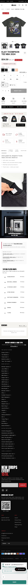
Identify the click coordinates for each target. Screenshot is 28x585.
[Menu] (2, 5)
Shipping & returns (5, 537)
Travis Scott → (5, 357)
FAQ (2, 540)
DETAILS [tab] (4, 150)
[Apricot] (16, 70)
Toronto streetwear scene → (8, 458)
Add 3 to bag (20, 124)
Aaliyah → (4, 410)
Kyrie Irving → (5, 406)
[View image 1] (4, 46)
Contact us (3, 535)
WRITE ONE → (23, 325)
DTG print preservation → (8, 455)
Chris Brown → (5, 384)
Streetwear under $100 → (8, 433)
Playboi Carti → (5, 377)
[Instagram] (2, 490)
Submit (14, 582)
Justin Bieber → (5, 373)
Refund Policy (18, 522)
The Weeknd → (5, 354)
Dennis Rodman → (6, 425)
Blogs (16, 526)
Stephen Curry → (6, 403)
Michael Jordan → (6, 390)
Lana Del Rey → (5, 408)
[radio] (4, 85)
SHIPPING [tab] (23, 150)
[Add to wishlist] (25, 53)
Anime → (4, 399)
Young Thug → (5, 419)
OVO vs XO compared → (8, 446)
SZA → (3, 416)
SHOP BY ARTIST (5, 517)
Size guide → (23, 72)
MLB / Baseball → (6, 397)
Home (2, 9)
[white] (9, 70)
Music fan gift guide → (7, 437)
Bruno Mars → (5, 371)
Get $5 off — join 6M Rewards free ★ (14, 564)
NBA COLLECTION (5, 520)
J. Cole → (4, 412)
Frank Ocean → (5, 379)
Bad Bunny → (5, 401)
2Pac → (3, 392)
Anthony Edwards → (6, 414)
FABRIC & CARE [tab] (11, 151)
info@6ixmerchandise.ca (7, 533)
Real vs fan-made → (6, 439)
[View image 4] (23, 46)
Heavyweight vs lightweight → (9, 435)
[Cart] (26, 5)
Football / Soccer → (6, 395)
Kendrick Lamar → (6, 359)
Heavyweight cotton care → (9, 257)
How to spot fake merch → (8, 448)
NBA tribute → (5, 375)
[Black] (2, 70)
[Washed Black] (6, 70)
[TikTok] (6, 490)
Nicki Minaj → (5, 423)
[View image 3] (17, 46)
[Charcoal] (13, 70)
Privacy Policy (18, 520)
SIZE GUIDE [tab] (17, 151)
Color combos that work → (8, 444)
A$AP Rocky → (5, 382)
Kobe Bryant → (5, 388)
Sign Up (22, 485)
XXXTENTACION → (6, 386)
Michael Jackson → (6, 366)
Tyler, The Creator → (7, 361)
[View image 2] (11, 46)
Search (16, 517)
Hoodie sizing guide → (8, 253)
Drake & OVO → (5, 352)
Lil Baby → (4, 421)
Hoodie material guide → (9, 260)
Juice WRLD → (5, 368)
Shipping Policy (18, 524)
